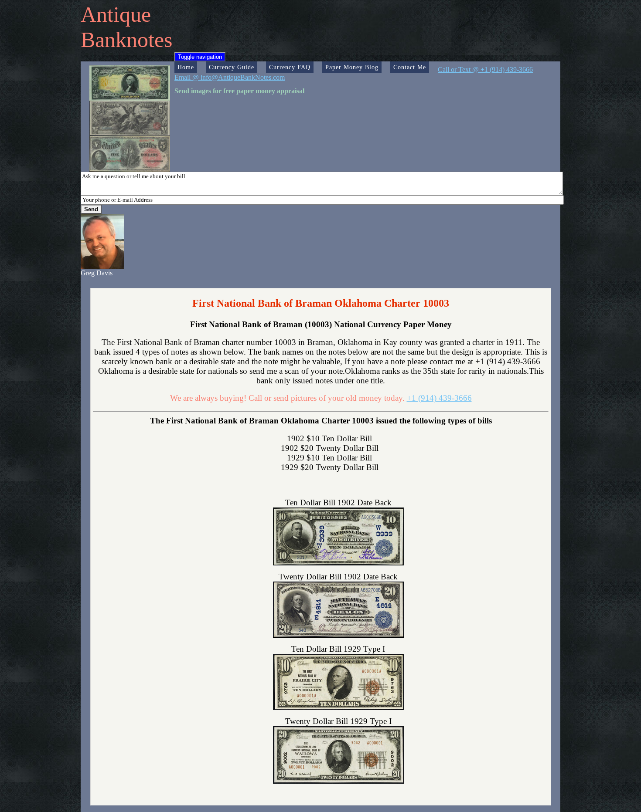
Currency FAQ (289, 67)
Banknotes (126, 39)
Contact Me (409, 67)
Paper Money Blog (351, 67)
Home (185, 67)
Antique (116, 14)
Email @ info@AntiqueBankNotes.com (229, 77)
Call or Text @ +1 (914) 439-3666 (485, 69)
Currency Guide (231, 67)
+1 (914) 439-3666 (439, 398)
